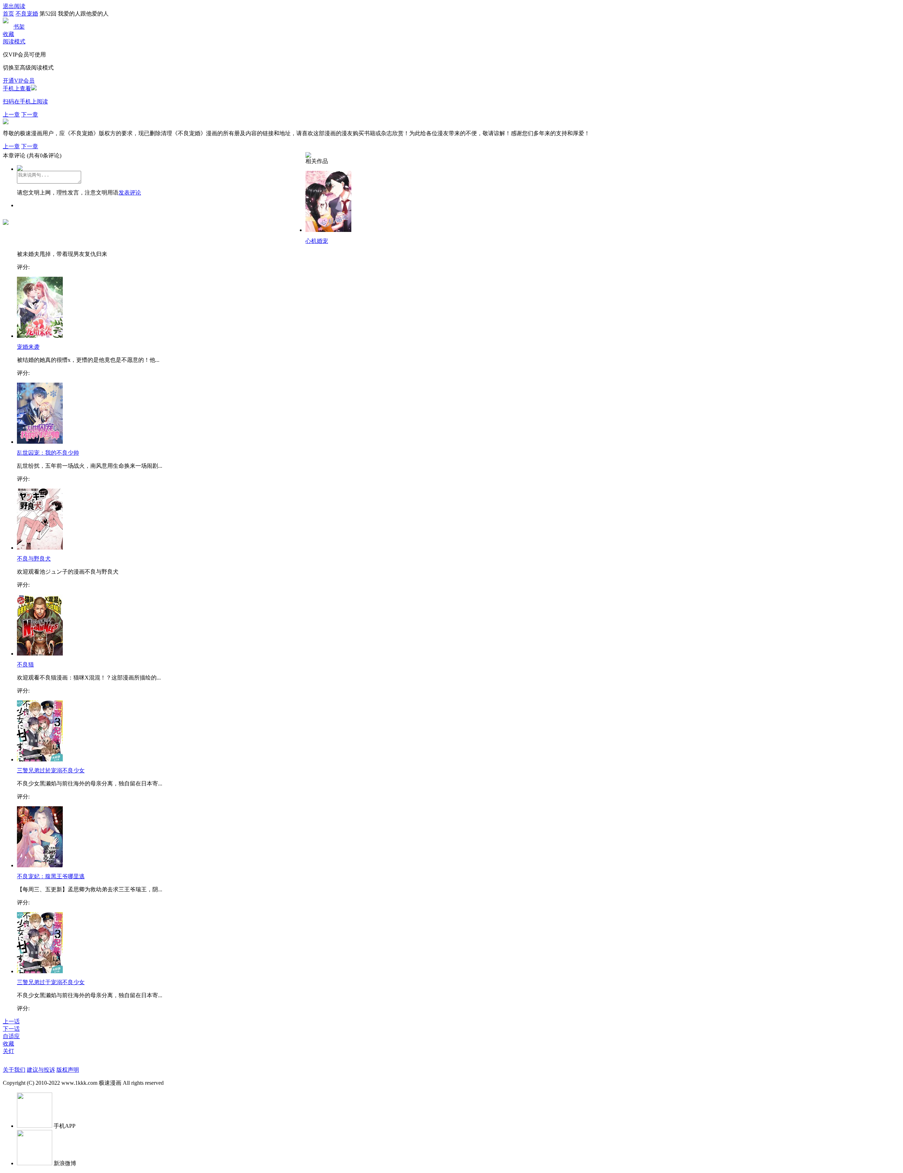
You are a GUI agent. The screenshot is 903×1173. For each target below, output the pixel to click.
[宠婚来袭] (40, 336)
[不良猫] (40, 654)
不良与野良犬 (34, 559)
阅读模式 (14, 41)
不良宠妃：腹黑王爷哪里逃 (51, 876)
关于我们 (14, 1070)
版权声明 (67, 1070)
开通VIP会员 (19, 81)
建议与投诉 (41, 1070)
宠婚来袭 (28, 347)
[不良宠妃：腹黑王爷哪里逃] (40, 865)
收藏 (8, 34)
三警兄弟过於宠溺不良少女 (51, 770)
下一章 (29, 115)
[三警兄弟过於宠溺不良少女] (40, 759)
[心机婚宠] (328, 230)
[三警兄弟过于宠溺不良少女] (40, 971)
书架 (19, 27)
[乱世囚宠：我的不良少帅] (40, 442)
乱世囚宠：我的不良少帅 (48, 453)
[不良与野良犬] (40, 548)
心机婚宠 (316, 241)
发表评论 (130, 193)
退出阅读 (14, 6)
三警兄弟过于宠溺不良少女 (51, 982)
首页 (8, 14)
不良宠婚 (27, 14)
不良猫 (25, 665)
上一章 (11, 115)
